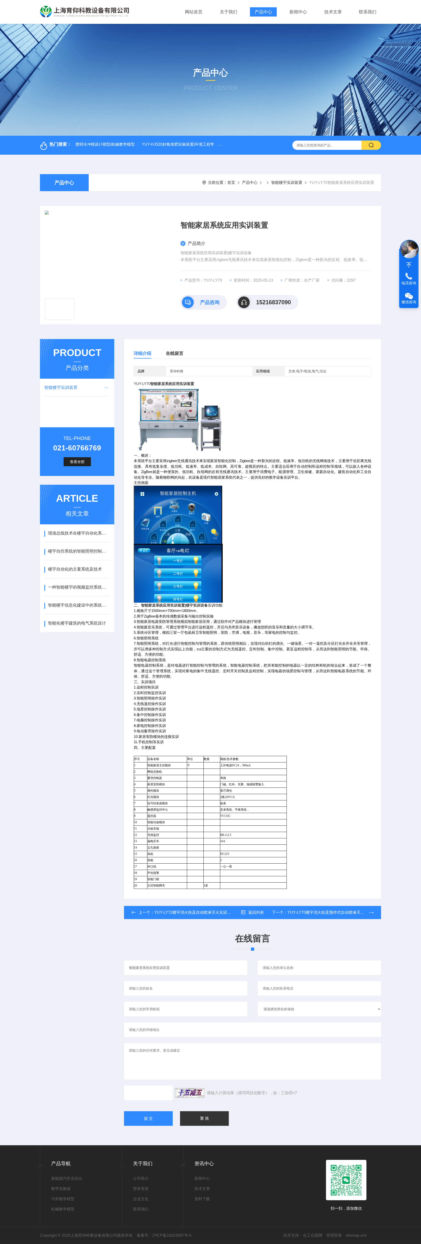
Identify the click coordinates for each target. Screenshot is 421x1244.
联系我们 (367, 11)
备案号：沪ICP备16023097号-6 (164, 1235)
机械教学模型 (63, 1209)
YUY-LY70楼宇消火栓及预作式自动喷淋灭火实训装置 (333, 912)
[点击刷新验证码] (189, 1093)
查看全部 (77, 462)
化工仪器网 (312, 1235)
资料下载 (202, 1199)
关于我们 (228, 11)
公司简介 (141, 1178)
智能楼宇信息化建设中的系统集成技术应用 (79, 605)
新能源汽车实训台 (66, 1178)
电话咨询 (409, 283)
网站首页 (193, 11)
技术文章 (333, 11)
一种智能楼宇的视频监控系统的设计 (79, 587)
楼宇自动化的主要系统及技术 (75, 569)
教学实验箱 (61, 1189)
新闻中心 (298, 11)
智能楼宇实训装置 (286, 182)
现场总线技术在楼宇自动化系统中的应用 (79, 533)
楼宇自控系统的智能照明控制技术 (79, 551)
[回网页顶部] (409, 265)
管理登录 (334, 1235)
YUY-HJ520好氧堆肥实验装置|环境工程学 (178, 144)
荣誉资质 (141, 1189)
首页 (231, 182)
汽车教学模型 (63, 1199)
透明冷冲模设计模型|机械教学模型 (105, 144)
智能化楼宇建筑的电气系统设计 (77, 623)
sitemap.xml (356, 1235)
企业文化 (141, 1199)
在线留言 (174, 353)
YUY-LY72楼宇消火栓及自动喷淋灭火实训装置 (194, 912)
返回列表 (256, 912)
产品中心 (263, 11)
